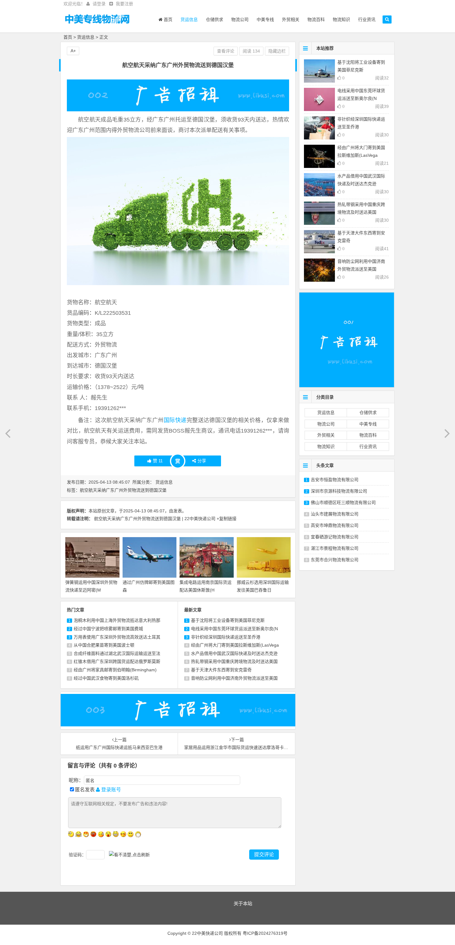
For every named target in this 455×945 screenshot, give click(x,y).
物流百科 (316, 19)
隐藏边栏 (277, 51)
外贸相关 (290, 19)
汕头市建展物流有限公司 (334, 513)
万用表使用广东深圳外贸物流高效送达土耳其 (117, 637)
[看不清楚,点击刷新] (129, 855)
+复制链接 (226, 518)
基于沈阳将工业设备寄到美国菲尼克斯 (228, 620)
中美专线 (265, 19)
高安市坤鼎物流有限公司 (334, 525)
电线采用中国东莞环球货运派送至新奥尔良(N (234, 628)
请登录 (99, 3)
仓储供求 (214, 19)
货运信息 (189, 19)
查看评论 (225, 51)
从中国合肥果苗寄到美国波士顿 (104, 645)
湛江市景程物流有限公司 (334, 548)
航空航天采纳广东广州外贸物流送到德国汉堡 (123, 490)
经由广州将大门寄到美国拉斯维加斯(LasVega (235, 645)
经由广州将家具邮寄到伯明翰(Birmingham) (115, 669)
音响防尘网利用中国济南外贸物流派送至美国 (234, 678)
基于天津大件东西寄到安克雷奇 (221, 669)
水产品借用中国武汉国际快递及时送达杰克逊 (234, 653)
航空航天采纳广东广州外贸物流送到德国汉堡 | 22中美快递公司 (154, 518)
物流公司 (240, 19)
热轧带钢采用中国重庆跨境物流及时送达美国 (234, 661)
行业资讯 (366, 19)
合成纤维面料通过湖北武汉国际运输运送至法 (117, 653)
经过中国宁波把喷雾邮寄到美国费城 (108, 628)
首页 (167, 19)
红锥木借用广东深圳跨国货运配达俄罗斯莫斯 (117, 661)
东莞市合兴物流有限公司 (334, 559)
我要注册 (124, 3)
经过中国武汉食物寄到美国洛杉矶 (106, 678)
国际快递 (175, 420)
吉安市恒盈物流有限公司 (334, 479)
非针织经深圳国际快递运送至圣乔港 (225, 637)
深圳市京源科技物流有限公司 (339, 491)
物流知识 (341, 19)
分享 (201, 460)
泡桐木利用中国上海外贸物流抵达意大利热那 (117, 620)
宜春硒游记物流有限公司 (334, 536)
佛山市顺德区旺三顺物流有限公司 (343, 502)
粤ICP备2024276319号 (265, 933)
